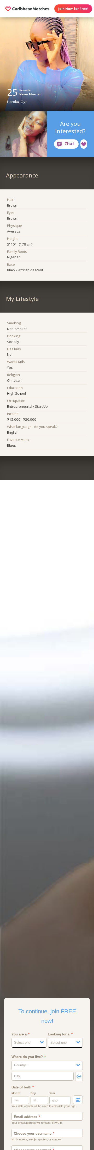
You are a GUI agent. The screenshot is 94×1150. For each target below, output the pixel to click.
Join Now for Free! (73, 8)
